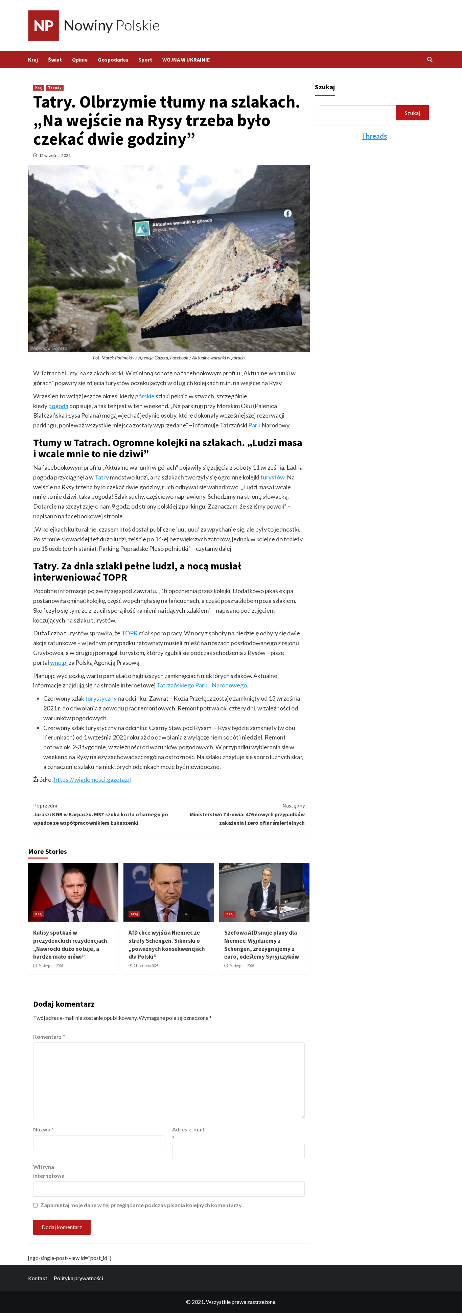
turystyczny (101, 698)
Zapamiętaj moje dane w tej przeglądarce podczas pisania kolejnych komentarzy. (141, 1205)
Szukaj (325, 87)
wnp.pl (59, 662)
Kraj (33, 59)
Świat (55, 59)
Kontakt (37, 1278)
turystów (272, 477)
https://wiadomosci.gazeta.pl (92, 779)
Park (254, 425)
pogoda (58, 405)
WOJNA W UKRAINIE (186, 59)
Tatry (102, 477)
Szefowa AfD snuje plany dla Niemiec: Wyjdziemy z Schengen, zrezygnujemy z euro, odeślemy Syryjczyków (261, 944)
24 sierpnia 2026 (50, 965)
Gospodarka (113, 59)
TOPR (129, 633)
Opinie (80, 59)
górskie (145, 396)
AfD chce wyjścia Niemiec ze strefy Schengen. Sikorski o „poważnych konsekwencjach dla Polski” (167, 944)
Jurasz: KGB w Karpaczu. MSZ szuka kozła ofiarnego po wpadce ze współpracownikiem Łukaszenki (100, 814)
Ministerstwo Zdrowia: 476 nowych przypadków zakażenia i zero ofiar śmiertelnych (247, 814)
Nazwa (43, 1129)
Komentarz (49, 1036)
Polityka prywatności (78, 1278)
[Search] (429, 59)
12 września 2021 (55, 155)
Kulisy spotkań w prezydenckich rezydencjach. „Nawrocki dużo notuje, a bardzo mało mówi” (71, 944)
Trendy (55, 87)
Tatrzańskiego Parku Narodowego (202, 685)
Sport (145, 59)
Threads (374, 136)
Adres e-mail (188, 1133)
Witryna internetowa (49, 1171)
